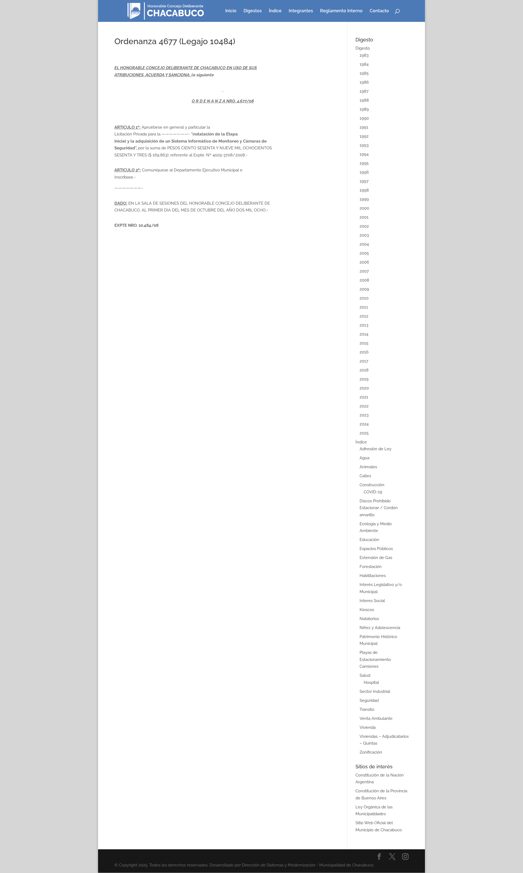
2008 (364, 280)
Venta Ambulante (376, 718)
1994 (364, 154)
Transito (367, 709)
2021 (364, 397)
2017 (364, 361)
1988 (364, 100)
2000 (364, 208)
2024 (364, 424)
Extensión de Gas (376, 557)
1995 (364, 163)
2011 (364, 307)
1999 (364, 199)
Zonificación (371, 752)
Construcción (372, 484)
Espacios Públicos (376, 548)
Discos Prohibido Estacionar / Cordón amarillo (379, 508)
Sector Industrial (375, 691)
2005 (364, 253)
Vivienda (368, 727)
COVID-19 (373, 492)
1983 (364, 55)
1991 (364, 127)
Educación (369, 539)
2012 (364, 316)
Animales (368, 466)
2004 (364, 244)
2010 (364, 298)
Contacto (379, 11)
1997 (364, 181)
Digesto (362, 48)
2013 (364, 325)
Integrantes (301, 11)
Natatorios (369, 618)
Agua (364, 457)
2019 (364, 379)
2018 (364, 370)
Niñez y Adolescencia (380, 627)
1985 (364, 73)
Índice (275, 11)
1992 (364, 136)
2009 (364, 289)
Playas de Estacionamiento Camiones (375, 659)
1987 (364, 91)
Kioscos (367, 609)
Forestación (371, 566)
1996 (364, 172)
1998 (364, 190)
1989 (364, 109)
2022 (364, 406)
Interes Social (372, 600)
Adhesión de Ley (375, 448)
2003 (364, 235)
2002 (364, 226)
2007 (364, 271)
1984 (364, 64)
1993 (364, 145)
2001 (364, 217)
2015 (364, 343)
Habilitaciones (373, 575)
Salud (365, 675)
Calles (365, 475)
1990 (364, 118)
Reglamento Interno (341, 11)
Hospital (371, 682)
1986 (364, 82)
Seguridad (369, 700)
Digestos (253, 11)
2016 (364, 352)
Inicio (230, 11)
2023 (364, 415)
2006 (364, 262)
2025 (364, 433)
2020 (364, 388)
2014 (364, 334)
